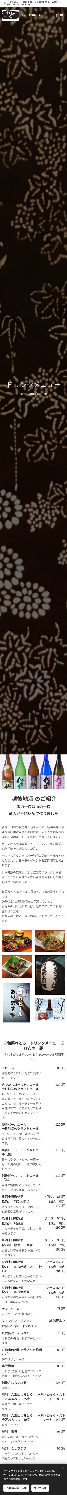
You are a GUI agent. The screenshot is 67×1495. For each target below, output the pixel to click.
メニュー (61, 15)
